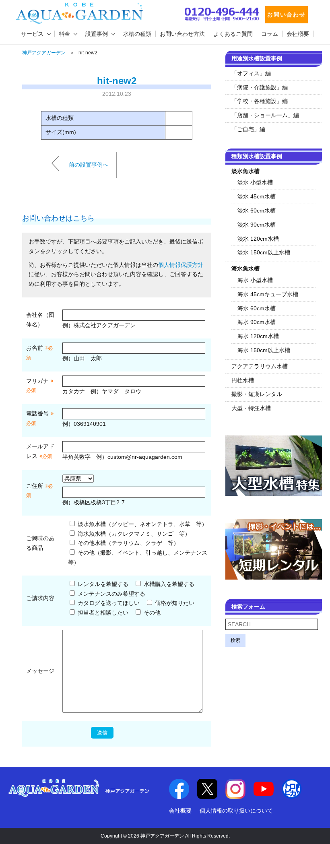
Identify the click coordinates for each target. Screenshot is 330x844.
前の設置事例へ (88, 164)
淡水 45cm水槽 (256, 196)
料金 (64, 34)
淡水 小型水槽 (255, 182)
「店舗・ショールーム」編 (265, 115)
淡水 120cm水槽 (258, 238)
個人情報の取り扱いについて (236, 810)
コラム (269, 34)
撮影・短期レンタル (256, 394)
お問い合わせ (286, 14)
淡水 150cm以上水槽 (263, 252)
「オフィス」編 (251, 73)
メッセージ (40, 671)
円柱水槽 (242, 380)
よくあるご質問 (233, 34)
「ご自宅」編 (248, 129)
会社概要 (298, 34)
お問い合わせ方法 (182, 34)
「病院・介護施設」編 (259, 87)
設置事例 (96, 34)
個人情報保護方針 (180, 265)
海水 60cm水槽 (256, 308)
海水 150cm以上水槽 (263, 350)
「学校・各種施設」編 (259, 101)
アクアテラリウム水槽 (259, 366)
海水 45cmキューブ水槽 (267, 294)
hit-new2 (116, 80)
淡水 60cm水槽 (256, 210)
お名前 (34, 348)
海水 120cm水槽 (258, 336)
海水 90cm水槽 (256, 322)
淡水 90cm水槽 (256, 224)
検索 (235, 640)
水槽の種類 (137, 34)
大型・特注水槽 (251, 408)
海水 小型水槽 (255, 280)
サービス (32, 34)
